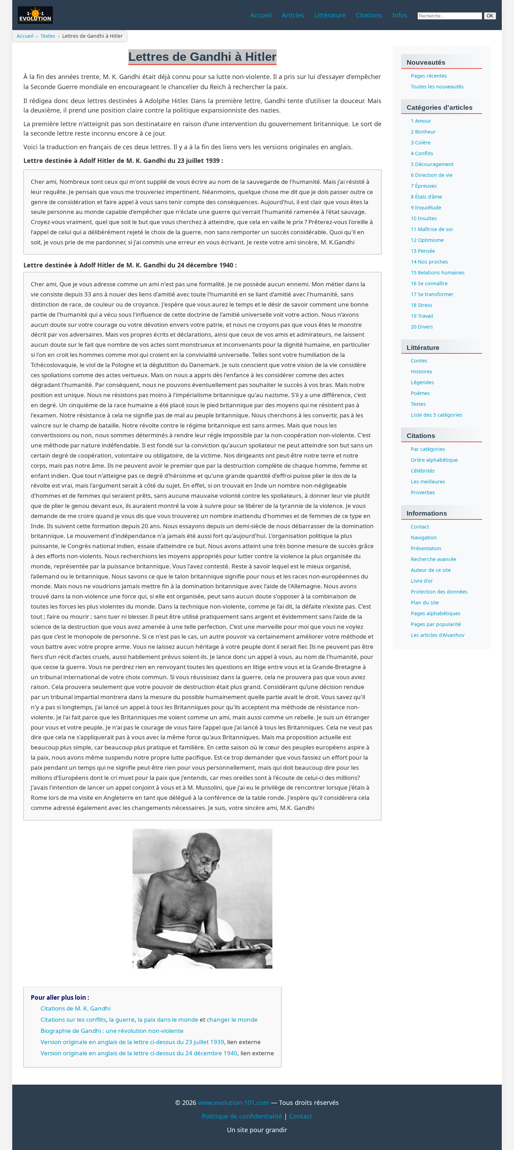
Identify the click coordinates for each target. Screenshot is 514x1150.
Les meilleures (428, 482)
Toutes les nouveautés (437, 86)
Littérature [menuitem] (330, 15)
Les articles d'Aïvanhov (437, 635)
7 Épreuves (424, 185)
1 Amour (421, 120)
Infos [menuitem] (399, 15)
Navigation (424, 537)
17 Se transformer (432, 294)
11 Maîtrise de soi (432, 229)
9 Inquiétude (426, 207)
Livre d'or (422, 581)
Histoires (421, 371)
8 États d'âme (426, 196)
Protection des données (439, 592)
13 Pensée (423, 250)
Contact (420, 527)
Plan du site (425, 602)
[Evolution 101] (35, 15)
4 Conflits (422, 153)
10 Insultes (424, 218)
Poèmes (420, 393)
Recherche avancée (433, 559)
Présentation (426, 548)
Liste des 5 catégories (436, 415)
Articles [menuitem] (293, 15)
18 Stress (421, 305)
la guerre (122, 1019)
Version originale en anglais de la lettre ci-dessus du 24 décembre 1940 (139, 1053)
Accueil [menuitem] (261, 15)
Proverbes (423, 492)
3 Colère (420, 142)
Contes (419, 361)
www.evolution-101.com (233, 1102)
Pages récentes (429, 75)
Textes (48, 36)
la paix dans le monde (168, 1019)
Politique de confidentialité (242, 1116)
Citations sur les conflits (73, 1019)
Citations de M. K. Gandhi (75, 1008)
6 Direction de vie (431, 175)
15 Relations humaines (438, 272)
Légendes (422, 382)
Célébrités (423, 471)
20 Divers (422, 326)
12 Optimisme (427, 240)
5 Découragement (432, 164)
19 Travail (422, 315)
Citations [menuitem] (369, 15)
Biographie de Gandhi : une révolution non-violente (112, 1031)
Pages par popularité (436, 624)
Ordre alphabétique (434, 460)
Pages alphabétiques (436, 613)
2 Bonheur (423, 131)
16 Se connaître (429, 283)
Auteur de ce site (431, 570)
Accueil (25, 36)
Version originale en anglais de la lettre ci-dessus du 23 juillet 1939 (132, 1042)
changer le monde (232, 1019)
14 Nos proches (429, 261)
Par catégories (428, 449)
